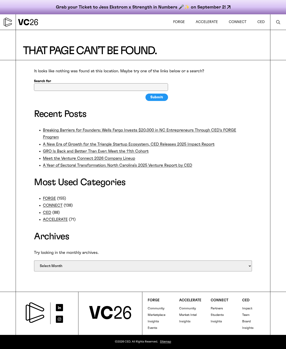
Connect (219, 300)
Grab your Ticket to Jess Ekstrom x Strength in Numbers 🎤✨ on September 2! (141, 7)
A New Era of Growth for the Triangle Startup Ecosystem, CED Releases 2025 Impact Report (128, 144)
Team (246, 315)
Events (152, 328)
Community (156, 308)
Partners (217, 308)
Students (217, 315)
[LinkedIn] (62, 307)
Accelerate (190, 300)
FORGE (49, 199)
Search (278, 22)
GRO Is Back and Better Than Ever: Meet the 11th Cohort (96, 151)
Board (246, 321)
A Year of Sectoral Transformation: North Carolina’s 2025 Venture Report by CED (117, 165)
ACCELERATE (55, 220)
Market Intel (188, 315)
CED (47, 213)
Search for (42, 81)
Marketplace (156, 315)
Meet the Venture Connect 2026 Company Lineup (89, 158)
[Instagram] (62, 319)
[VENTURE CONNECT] (29, 22)
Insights (153, 321)
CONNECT (53, 205)
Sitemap (165, 341)
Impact (247, 308)
